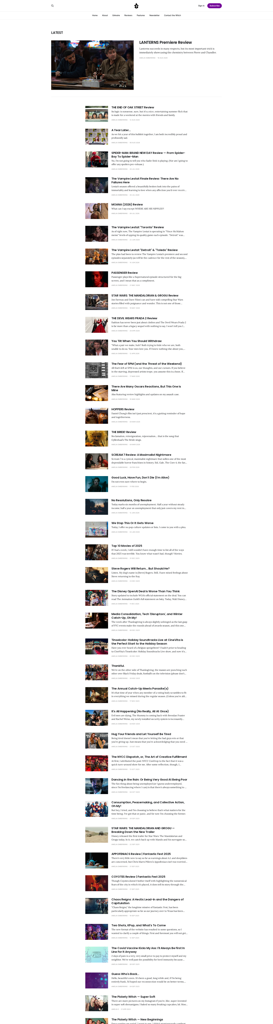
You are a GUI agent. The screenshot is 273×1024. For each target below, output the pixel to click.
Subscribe (215, 5)
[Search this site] (52, 6)
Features (141, 15)
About (105, 15)
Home (95, 15)
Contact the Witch (172, 15)
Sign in (201, 5)
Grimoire (116, 15)
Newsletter (154, 15)
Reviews (128, 15)
